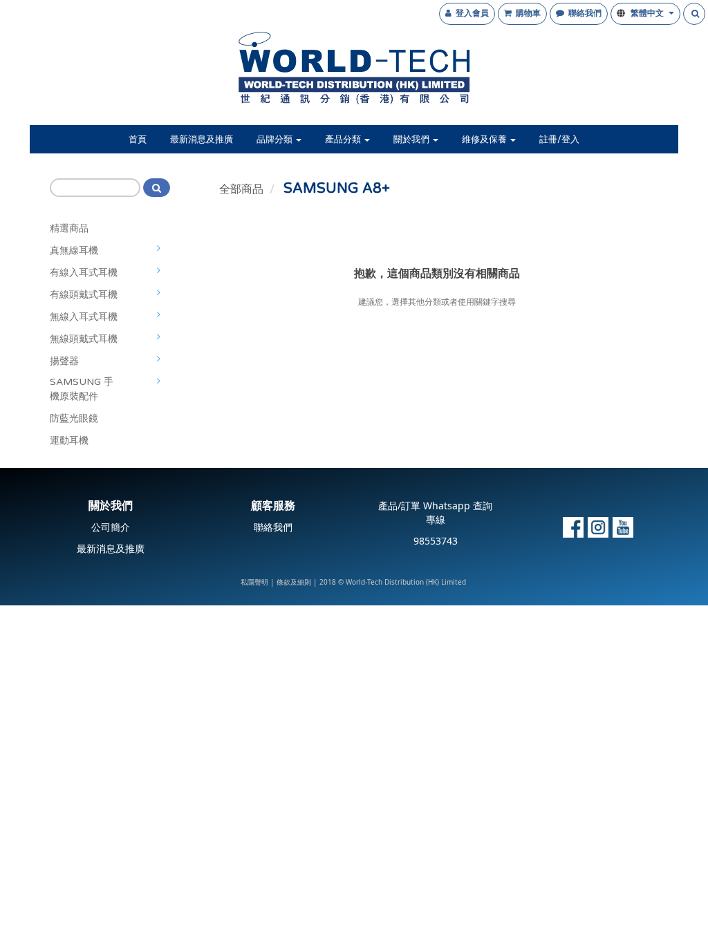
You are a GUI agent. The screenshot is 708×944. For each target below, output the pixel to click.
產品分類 (344, 139)
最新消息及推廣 (201, 139)
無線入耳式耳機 (84, 317)
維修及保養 (485, 139)
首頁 (138, 139)
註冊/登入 (559, 139)
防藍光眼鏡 (74, 418)
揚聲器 (64, 361)
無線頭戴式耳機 (84, 339)
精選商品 (69, 228)
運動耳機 (69, 440)
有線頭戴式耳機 (84, 295)
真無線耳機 (74, 250)
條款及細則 (294, 582)
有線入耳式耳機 (84, 273)
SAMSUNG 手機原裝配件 (81, 389)
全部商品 (241, 189)
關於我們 (412, 139)
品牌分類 (276, 139)
